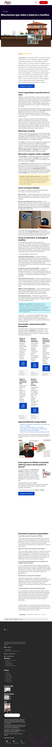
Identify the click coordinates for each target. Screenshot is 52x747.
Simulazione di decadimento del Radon (29, 430)
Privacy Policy (9, 677)
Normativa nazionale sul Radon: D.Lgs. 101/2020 (32, 427)
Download (8, 673)
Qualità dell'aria (9, 664)
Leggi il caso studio (23, 364)
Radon (7, 661)
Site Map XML (9, 681)
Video (7, 672)
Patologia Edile (9, 662)
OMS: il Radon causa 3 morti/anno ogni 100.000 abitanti (33, 429)
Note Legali (8, 678)
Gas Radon (5, 11)
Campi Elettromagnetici (11, 660)
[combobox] (12, 715)
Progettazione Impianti (11, 665)
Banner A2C (8, 680)
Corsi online (8, 674)
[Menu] (36, 2)
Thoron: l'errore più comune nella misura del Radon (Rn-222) (34, 432)
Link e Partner (9, 676)
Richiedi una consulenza (26, 86)
